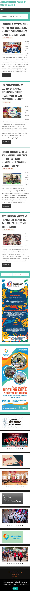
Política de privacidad (14, 572)
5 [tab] (14, 448)
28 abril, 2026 (6, 102)
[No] (28, 585)
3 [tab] (11, 448)
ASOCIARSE (15, 576)
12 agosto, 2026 (7, 37)
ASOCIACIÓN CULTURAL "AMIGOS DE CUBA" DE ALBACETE (13, 3)
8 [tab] (20, 448)
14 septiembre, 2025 (8, 229)
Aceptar (15, 588)
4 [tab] (13, 448)
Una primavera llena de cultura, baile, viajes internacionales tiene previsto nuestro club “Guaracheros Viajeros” (12, 92)
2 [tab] (9, 448)
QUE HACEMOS (15, 574)
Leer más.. (6, 75)
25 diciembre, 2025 (8, 169)
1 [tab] (7, 448)
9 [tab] (22, 448)
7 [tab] (18, 448)
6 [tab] (16, 448)
